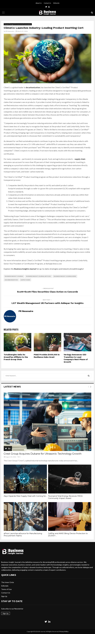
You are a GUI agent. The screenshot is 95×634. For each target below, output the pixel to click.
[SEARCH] (88, 375)
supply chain (80, 159)
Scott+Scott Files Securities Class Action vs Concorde (47, 291)
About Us (39, 3)
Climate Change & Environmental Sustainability (17, 24)
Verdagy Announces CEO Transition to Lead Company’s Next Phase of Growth (76, 358)
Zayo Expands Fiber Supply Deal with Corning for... (25, 496)
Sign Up (4, 596)
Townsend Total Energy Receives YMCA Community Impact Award (65, 497)
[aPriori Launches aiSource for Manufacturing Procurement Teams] (25, 516)
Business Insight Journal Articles (38, 276)
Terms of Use (6, 589)
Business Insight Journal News (65, 276)
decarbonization (11, 280)
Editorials (56, 3)
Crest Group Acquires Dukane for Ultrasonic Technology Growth (43, 453)
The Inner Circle (7, 582)
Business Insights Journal (25, 269)
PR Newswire (10, 31)
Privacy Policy (63, 631)
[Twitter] (46, 621)
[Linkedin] (49, 621)
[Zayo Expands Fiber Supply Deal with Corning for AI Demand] (25, 479)
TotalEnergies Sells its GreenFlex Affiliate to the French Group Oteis (16, 357)
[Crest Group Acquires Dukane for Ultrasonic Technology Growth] (47, 422)
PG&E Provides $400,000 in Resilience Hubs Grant (46, 356)
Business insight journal (14, 276)
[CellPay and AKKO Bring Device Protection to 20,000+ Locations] (69, 516)
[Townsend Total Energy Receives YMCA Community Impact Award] (69, 479)
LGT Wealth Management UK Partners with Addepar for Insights (47, 303)
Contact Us (47, 3)
